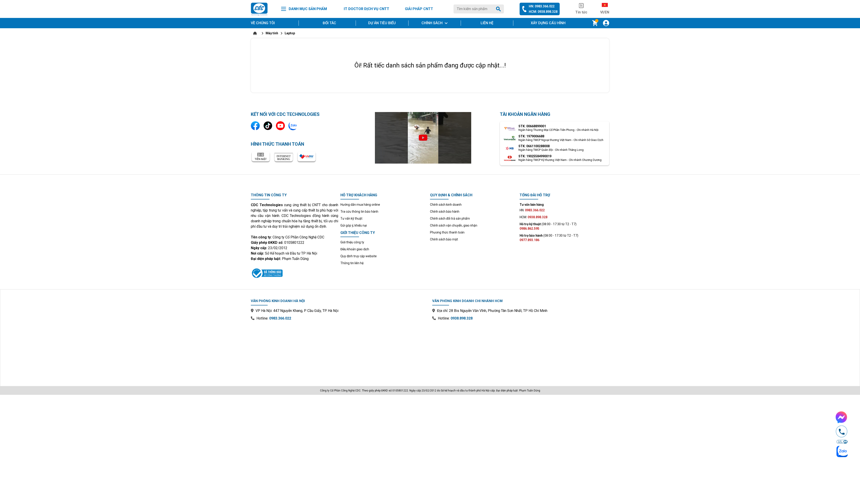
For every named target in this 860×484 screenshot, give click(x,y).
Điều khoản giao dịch (354, 249)
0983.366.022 (280, 318)
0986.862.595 (529, 228)
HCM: (533, 217)
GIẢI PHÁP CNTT (419, 9)
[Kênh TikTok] (267, 125)
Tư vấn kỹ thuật (351, 218)
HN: (532, 210)
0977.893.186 (529, 240)
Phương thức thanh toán (447, 232)
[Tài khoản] (606, 23)
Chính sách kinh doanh (446, 204)
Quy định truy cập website (358, 256)
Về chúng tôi (263, 23)
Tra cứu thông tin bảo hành (359, 211)
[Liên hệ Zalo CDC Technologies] (292, 125)
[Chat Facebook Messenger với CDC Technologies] (842, 417)
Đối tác (329, 23)
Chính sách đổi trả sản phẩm (450, 218)
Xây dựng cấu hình (548, 23)
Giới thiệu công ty (352, 242)
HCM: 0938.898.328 (543, 11)
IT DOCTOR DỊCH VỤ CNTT (366, 9)
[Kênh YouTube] (280, 125)
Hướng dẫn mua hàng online (360, 204)
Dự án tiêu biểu (382, 23)
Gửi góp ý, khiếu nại (353, 225)
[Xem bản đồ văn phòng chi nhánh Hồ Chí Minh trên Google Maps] (520, 350)
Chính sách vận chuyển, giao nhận (453, 225)
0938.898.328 (462, 318)
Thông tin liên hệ (351, 263)
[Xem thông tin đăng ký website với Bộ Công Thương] (294, 272)
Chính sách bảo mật (444, 239)
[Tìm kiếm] (499, 8)
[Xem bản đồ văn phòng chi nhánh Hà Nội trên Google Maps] (339, 350)
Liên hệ (487, 23)
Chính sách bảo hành (444, 211)
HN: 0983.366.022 (542, 6)
